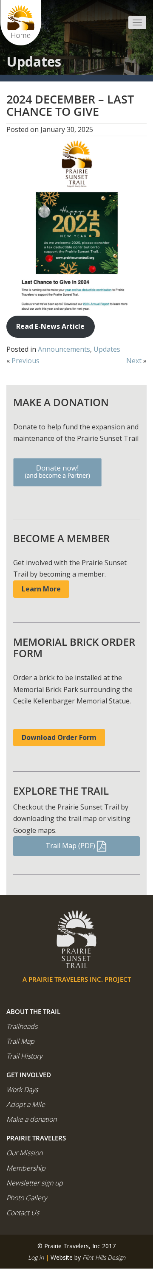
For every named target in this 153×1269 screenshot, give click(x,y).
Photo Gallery (26, 1197)
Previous (25, 360)
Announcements (64, 349)
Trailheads (21, 1026)
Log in (36, 1257)
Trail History (24, 1056)
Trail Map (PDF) (70, 845)
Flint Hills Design (103, 1257)
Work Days (22, 1089)
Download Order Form (59, 737)
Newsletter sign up (34, 1183)
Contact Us (22, 1212)
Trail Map (20, 1041)
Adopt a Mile (25, 1104)
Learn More (41, 589)
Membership (25, 1168)
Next (134, 360)
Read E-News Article (50, 326)
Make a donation (31, 1119)
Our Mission (24, 1152)
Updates (107, 349)
